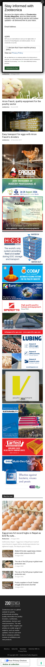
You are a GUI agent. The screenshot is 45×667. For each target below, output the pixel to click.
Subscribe (15, 649)
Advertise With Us (34, 649)
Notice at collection (11, 664)
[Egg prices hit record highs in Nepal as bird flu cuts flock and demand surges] (22, 515)
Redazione (5, 539)
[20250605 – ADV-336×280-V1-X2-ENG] (22, 230)
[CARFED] (22, 455)
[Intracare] (22, 489)
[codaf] (22, 282)
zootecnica (5, 74)
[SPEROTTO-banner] (22, 334)
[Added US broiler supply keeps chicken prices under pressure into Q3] (7, 553)
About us (7, 649)
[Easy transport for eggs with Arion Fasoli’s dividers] (22, 121)
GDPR (7, 37)
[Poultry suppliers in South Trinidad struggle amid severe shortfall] (7, 585)
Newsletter (23, 649)
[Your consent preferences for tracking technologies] (41, 663)
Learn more (20, 61)
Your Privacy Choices (18, 660)
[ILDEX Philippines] (22, 195)
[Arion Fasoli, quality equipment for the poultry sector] (22, 88)
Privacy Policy (22, 651)
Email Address (10, 27)
